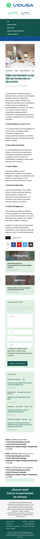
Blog (7, 528)
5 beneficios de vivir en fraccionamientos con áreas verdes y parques (19, 265)
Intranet (12, 528)
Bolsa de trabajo (30, 524)
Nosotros (10, 28)
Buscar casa (11, 24)
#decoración (17, 238)
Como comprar (12, 34)
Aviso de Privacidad (25, 532)
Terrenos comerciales (28, 526)
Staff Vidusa (23, 86)
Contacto (24, 521)
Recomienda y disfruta (15, 31)
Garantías (32, 521)
